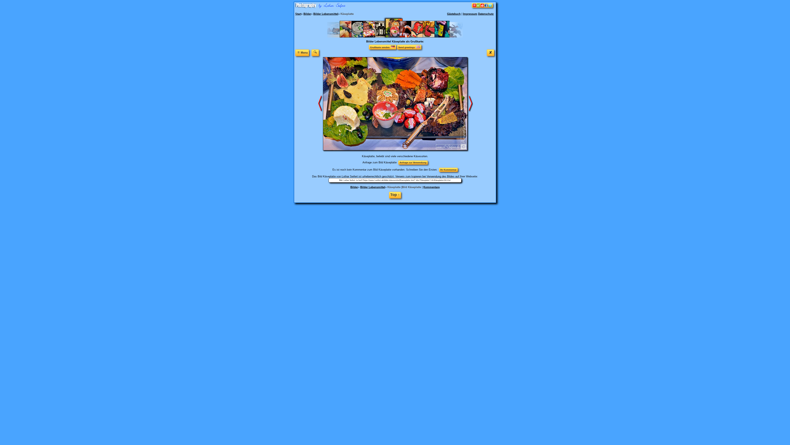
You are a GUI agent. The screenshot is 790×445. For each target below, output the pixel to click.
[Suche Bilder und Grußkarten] (315, 52)
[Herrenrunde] (384, 36)
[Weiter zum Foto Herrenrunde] (320, 103)
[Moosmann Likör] (444, 36)
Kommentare (431, 187)
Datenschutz (486, 13)
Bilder (354, 187)
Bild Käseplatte (411, 187)
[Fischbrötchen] (349, 36)
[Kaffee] (408, 36)
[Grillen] (372, 36)
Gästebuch (454, 13)
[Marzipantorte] (420, 36)
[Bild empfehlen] (482, 6)
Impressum (470, 13)
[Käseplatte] (397, 36)
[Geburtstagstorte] (361, 36)
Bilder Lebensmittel (372, 187)
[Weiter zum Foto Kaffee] (471, 103)
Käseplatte (394, 187)
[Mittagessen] (432, 36)
